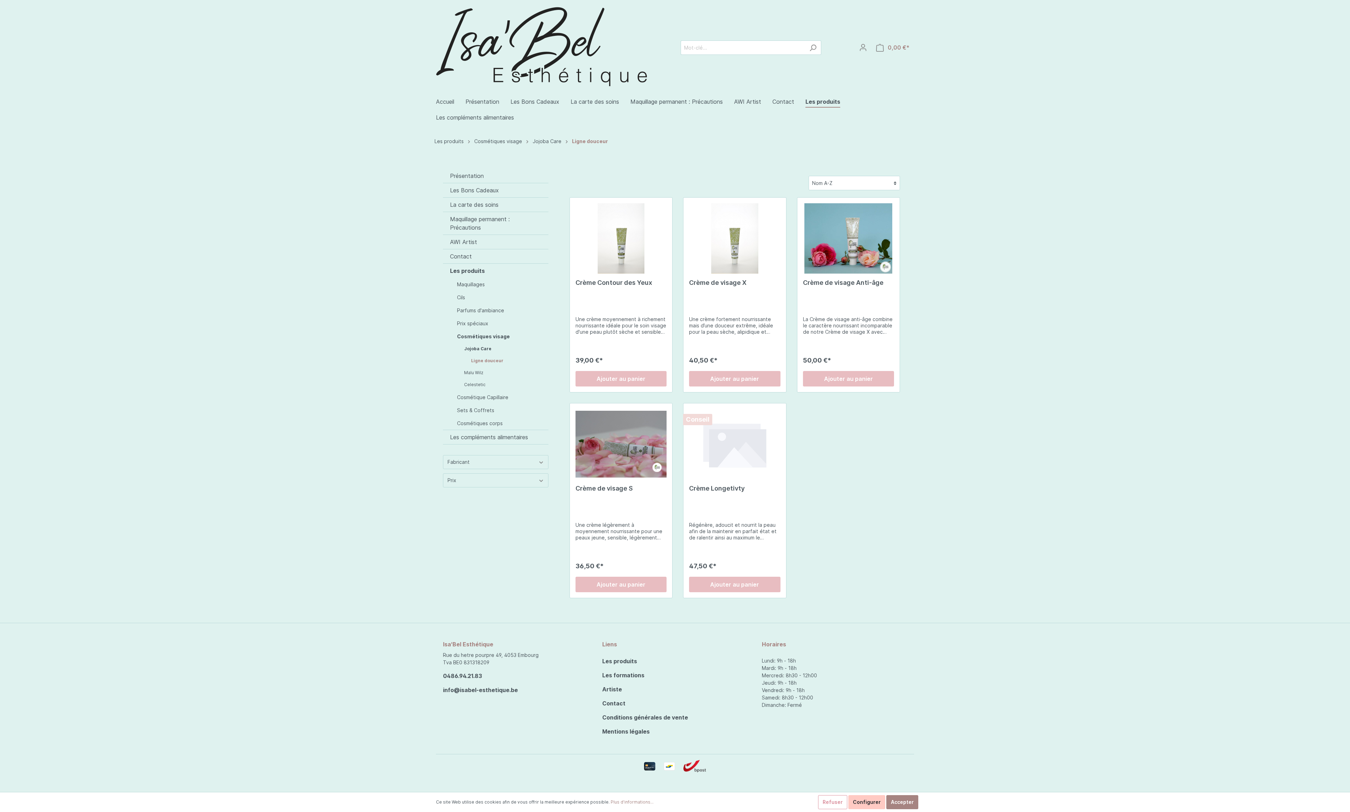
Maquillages (471, 284)
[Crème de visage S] (621, 444)
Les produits (449, 141)
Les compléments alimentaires (489, 437)
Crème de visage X (717, 282)
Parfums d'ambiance (480, 310)
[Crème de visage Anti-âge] (848, 238)
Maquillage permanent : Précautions (480, 223)
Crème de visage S (604, 488)
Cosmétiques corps (480, 423)
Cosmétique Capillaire (482, 397)
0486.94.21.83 (462, 675)
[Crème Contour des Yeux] (621, 238)
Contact (461, 256)
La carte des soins (474, 204)
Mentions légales (626, 731)
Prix (452, 480)
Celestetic (475, 384)
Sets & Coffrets (475, 410)
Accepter (902, 802)
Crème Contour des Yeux (614, 282)
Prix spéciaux (472, 323)
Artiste (612, 689)
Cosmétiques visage (498, 141)
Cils (461, 297)
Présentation (467, 175)
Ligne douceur (590, 141)
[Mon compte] (863, 47)
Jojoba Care (547, 141)
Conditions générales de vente (645, 717)
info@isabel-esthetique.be (480, 689)
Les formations (623, 675)
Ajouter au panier (621, 378)
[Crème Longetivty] (734, 444)
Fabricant (459, 462)
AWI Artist (463, 241)
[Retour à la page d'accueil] (541, 46)
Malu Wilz (473, 372)
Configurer (867, 802)
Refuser (833, 802)
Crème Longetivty (717, 488)
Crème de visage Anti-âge (843, 282)
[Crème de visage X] (734, 238)
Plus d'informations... (632, 802)
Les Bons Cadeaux (474, 190)
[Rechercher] (813, 47)
